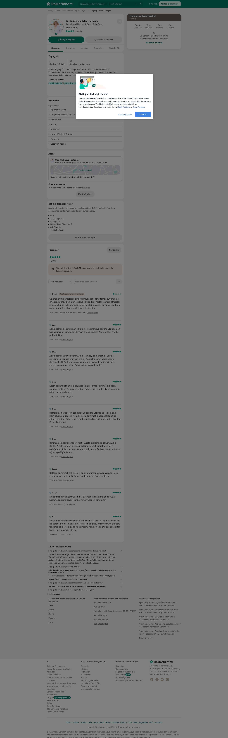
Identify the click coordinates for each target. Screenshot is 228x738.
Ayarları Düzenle (125, 115)
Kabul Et (143, 114)
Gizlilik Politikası (124, 107)
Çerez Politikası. (139, 107)
